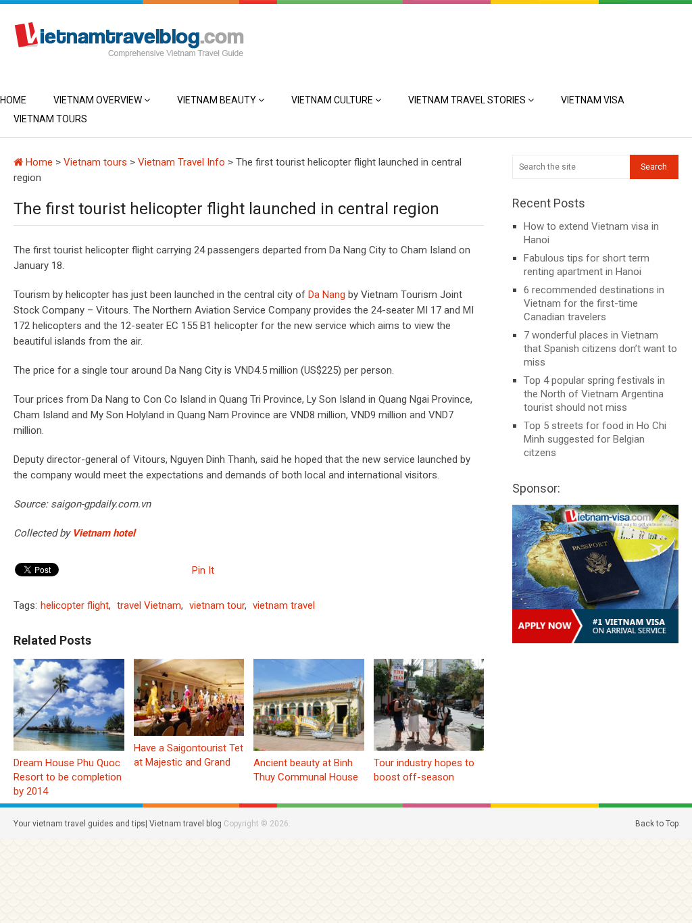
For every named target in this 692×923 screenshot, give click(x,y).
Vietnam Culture (332, 100)
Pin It (203, 570)
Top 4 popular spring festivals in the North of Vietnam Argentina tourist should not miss (594, 394)
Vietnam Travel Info (181, 162)
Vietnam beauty (216, 100)
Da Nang (326, 295)
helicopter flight (75, 605)
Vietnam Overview (97, 100)
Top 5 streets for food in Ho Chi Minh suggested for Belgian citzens (595, 439)
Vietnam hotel (103, 533)
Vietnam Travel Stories (467, 100)
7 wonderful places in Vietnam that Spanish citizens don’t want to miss (600, 348)
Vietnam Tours (50, 119)
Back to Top (656, 823)
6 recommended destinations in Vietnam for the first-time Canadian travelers (594, 303)
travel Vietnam (149, 605)
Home (13, 100)
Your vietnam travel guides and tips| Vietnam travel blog (118, 823)
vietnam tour (217, 605)
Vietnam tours (95, 162)
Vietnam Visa (592, 100)
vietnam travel (284, 605)
